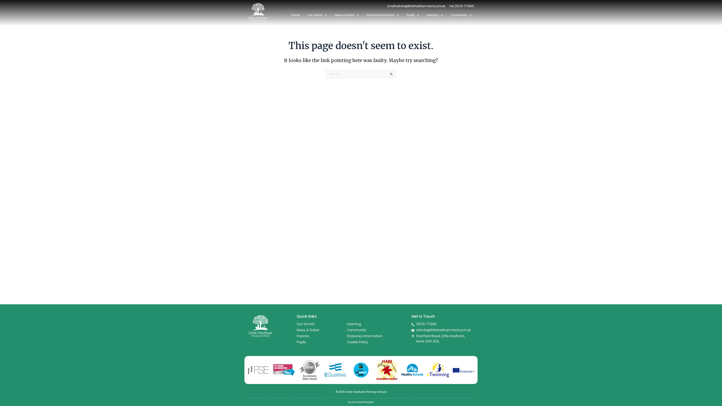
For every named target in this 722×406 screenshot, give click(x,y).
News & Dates (344, 15)
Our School (314, 15)
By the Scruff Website (361, 402)
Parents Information (380, 15)
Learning (432, 15)
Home (295, 15)
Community (459, 15)
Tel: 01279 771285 (461, 6)
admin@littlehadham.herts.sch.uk (420, 6)
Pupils (411, 15)
